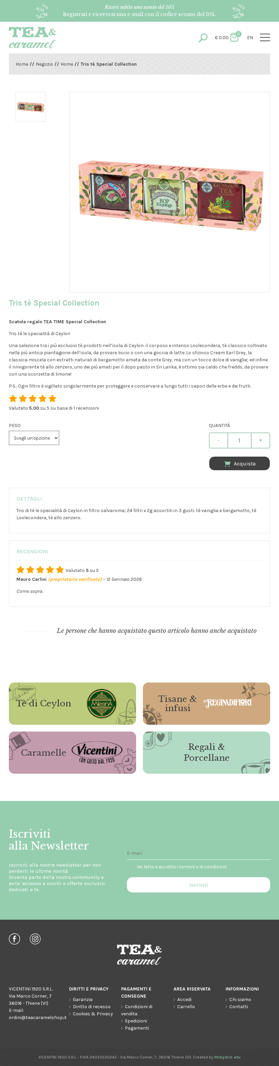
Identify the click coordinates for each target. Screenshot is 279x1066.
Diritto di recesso (92, 1007)
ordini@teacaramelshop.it (38, 1017)
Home (22, 64)
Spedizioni (136, 1021)
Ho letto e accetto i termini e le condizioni (182, 867)
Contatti (238, 1007)
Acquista (245, 463)
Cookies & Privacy (93, 1014)
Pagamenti (137, 1028)
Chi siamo (240, 999)
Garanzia (83, 999)
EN (250, 37)
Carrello (186, 1007)
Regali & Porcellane (207, 752)
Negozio (44, 64)
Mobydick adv (227, 1057)
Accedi (184, 999)
